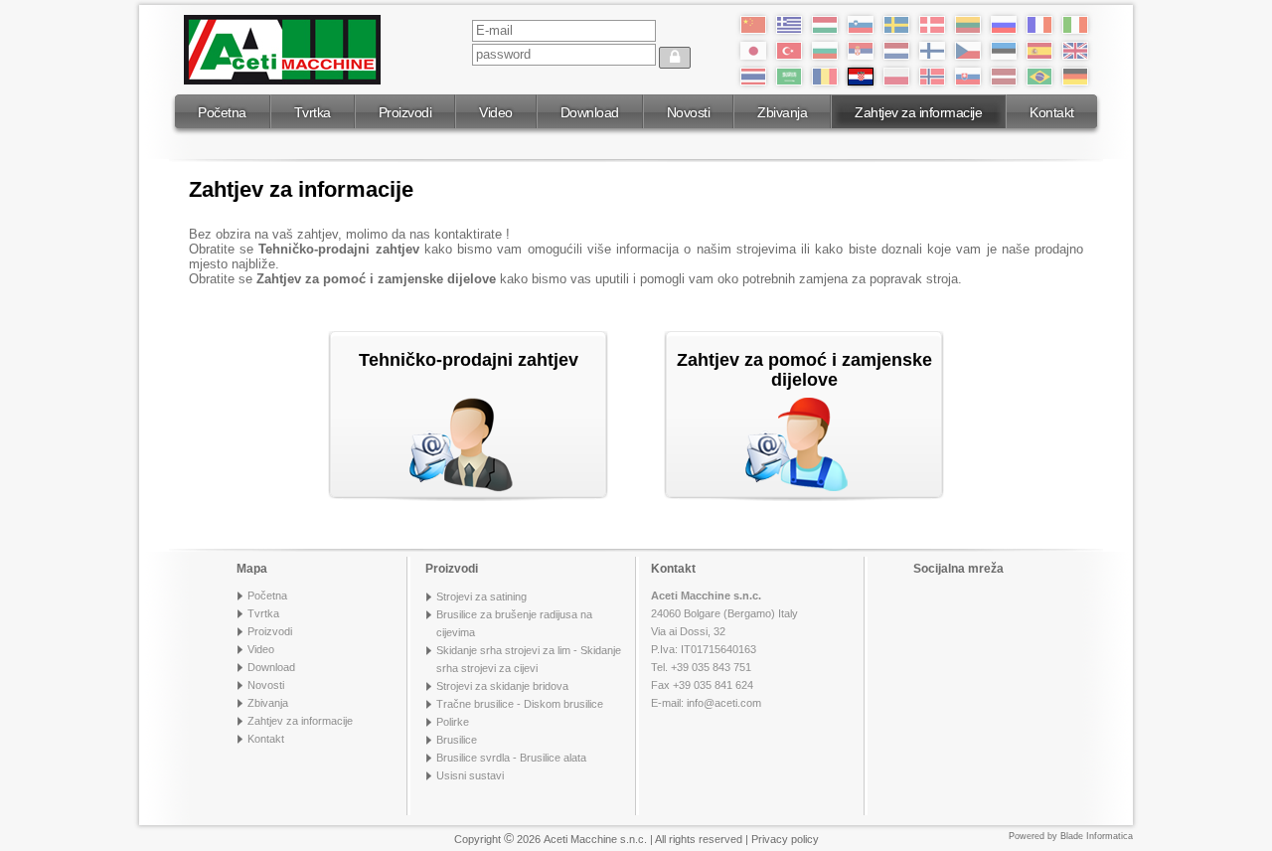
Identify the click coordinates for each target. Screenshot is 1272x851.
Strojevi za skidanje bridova (502, 686)
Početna (222, 112)
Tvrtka (312, 112)
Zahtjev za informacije (918, 112)
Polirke (452, 722)
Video (496, 112)
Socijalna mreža (958, 569)
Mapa (252, 569)
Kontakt (1052, 112)
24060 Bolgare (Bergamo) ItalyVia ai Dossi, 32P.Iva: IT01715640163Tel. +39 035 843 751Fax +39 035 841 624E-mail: (724, 649)
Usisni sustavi (470, 775)
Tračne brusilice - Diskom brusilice (519, 704)
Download (589, 112)
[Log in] (675, 58)
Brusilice (456, 740)
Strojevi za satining (481, 596)
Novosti (689, 112)
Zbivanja (782, 112)
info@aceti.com (724, 703)
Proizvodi (405, 112)
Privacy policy (785, 839)
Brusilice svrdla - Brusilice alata (511, 758)
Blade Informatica (1096, 836)
